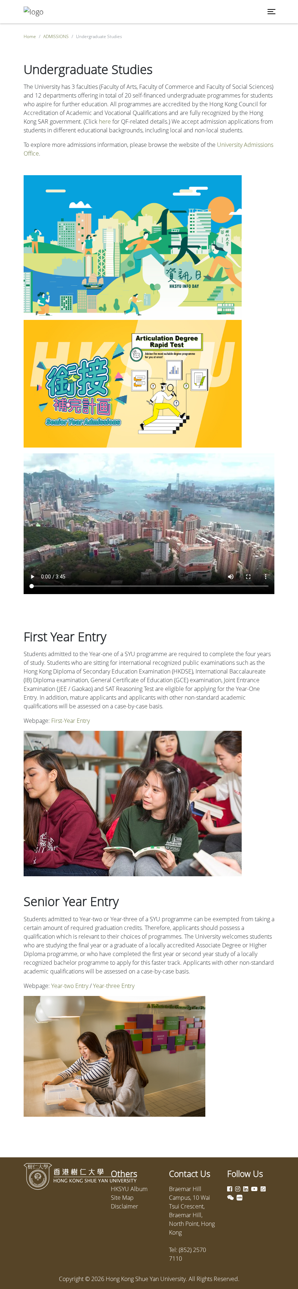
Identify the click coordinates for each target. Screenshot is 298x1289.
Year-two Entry (69, 986)
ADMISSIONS (56, 36)
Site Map (122, 1198)
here (105, 121)
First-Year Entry (70, 721)
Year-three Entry (113, 986)
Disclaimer (124, 1206)
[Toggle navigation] (271, 12)
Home (30, 36)
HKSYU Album (129, 1189)
